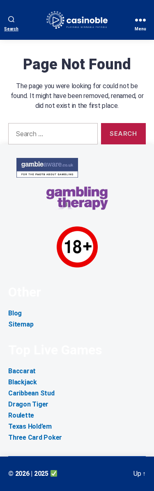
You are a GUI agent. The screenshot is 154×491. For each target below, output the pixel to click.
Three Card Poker (35, 437)
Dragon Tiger (28, 404)
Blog (15, 313)
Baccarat (22, 371)
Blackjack (22, 382)
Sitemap (20, 324)
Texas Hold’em (30, 426)
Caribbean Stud (31, 393)
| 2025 (40, 473)
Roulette (21, 415)
